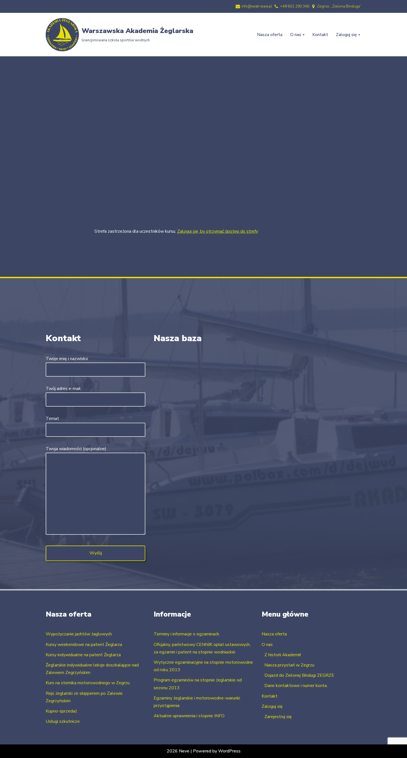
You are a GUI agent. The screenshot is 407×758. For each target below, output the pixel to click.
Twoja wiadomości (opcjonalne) (76, 449)
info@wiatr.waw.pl (256, 6)
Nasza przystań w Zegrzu (289, 665)
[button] (304, 35)
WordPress (229, 751)
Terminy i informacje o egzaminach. (187, 634)
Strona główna (143, 115)
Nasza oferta (269, 35)
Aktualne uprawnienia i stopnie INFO (189, 716)
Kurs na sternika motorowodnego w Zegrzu (88, 683)
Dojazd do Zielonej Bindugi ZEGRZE (299, 675)
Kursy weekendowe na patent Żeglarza (84, 645)
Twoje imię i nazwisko (67, 359)
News (166, 115)
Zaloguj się (272, 706)
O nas (267, 645)
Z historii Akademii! (282, 655)
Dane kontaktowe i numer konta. (296, 686)
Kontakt (320, 35)
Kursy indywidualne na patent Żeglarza (83, 655)
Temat (52, 418)
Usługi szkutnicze (63, 721)
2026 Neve (178, 751)
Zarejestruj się (278, 717)
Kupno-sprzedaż (61, 711)
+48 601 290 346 (294, 6)
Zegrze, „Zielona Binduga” (339, 6)
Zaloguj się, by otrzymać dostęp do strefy (217, 231)
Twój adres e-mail (63, 389)
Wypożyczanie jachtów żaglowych (79, 634)
